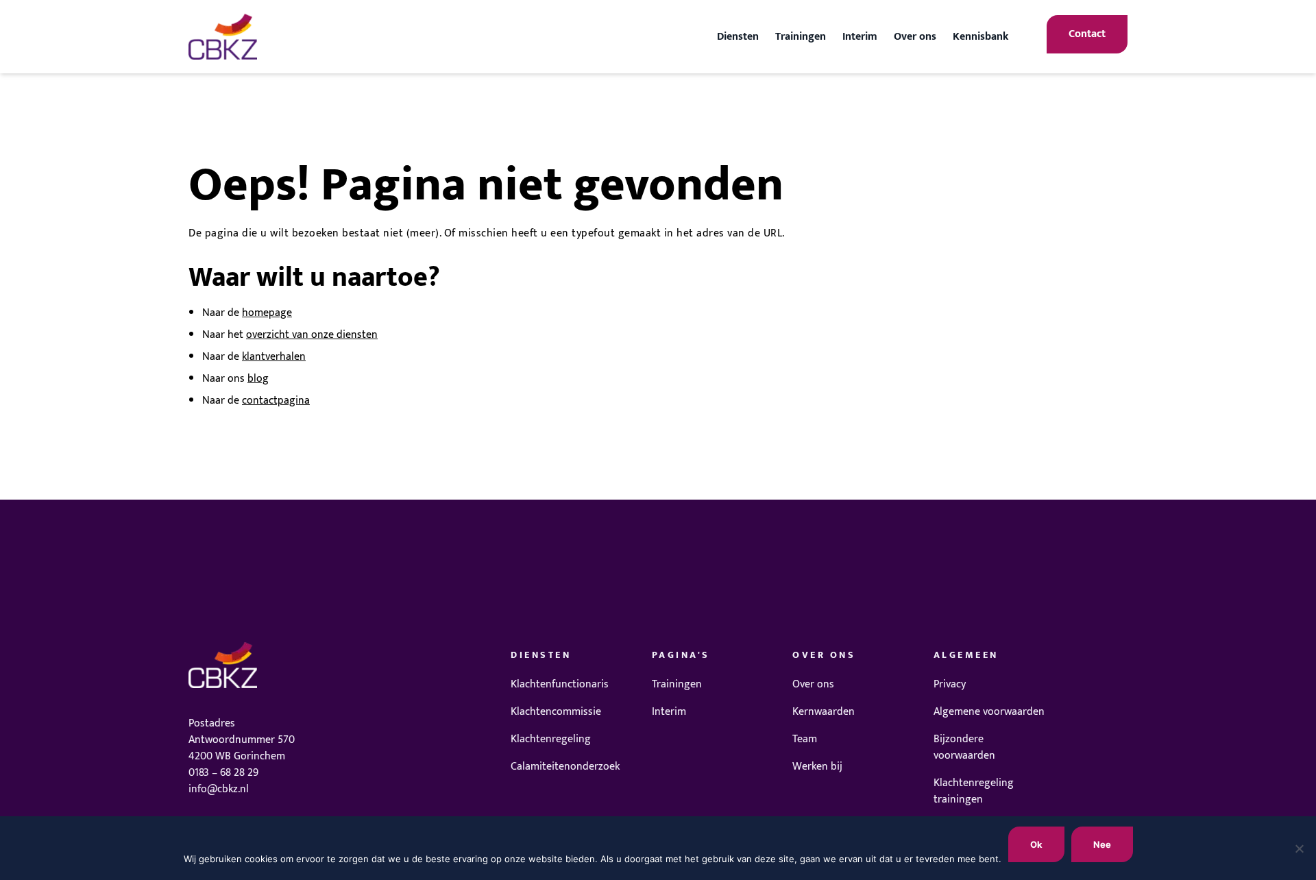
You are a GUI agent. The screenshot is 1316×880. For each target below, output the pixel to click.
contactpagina (276, 400)
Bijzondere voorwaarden (964, 747)
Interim (859, 36)
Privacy (950, 684)
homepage (267, 313)
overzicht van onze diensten (312, 335)
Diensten (738, 36)
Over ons (915, 36)
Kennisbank (980, 36)
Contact (1087, 34)
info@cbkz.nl (218, 789)
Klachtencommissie (556, 711)
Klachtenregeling (551, 739)
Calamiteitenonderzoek (565, 766)
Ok (1036, 844)
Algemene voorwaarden (989, 711)
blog (258, 378)
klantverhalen (274, 356)
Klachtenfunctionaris (560, 684)
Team (804, 739)
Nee (1102, 844)
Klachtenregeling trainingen (974, 791)
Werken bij (817, 766)
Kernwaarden (823, 711)
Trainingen (800, 36)
